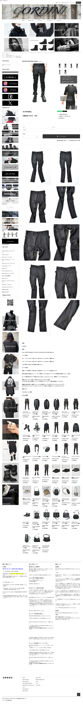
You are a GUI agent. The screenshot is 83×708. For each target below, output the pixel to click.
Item (79, 2)
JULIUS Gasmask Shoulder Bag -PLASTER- (75, 499)
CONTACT (59, 20)
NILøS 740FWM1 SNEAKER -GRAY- (75, 478)
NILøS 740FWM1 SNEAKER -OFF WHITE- (27, 499)
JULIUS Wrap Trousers (46, 477)
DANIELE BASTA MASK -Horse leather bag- (36, 499)
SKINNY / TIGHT (18, 56)
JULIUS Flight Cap (35, 456)
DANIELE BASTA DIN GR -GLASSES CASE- (65, 499)
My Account (38, 677)
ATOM (26, 690)
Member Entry (66, 2)
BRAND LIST (30, 20)
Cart (36, 683)
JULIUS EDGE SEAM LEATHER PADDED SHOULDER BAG (45, 546)
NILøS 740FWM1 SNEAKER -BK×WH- (65, 478)
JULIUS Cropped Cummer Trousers (26, 478)
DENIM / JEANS (18, 57)
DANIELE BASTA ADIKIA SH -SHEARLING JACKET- (46, 412)
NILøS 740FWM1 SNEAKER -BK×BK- (56, 478)
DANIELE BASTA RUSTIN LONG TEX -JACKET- (55, 412)
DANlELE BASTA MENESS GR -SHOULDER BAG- (35, 546)
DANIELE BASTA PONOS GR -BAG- (75, 523)
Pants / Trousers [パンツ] (10, 56)
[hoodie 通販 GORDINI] (10, 385)
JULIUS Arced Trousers (76, 456)
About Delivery (26, 681)
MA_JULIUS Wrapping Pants (36, 478)
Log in (73, 2)
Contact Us (38, 685)
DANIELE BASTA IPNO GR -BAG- (46, 523)
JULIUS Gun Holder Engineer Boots (26, 436)
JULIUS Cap (44, 456)
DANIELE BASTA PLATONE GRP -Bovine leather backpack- (56, 499)
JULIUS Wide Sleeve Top (27, 456)
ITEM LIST (39, 20)
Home (24, 677)
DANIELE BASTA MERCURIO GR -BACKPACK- (35, 523)
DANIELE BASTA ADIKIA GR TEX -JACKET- (35, 412)
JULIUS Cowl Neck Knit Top (46, 436)
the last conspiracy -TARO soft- (26, 523)
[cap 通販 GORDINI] (10, 342)
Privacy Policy (25, 688)
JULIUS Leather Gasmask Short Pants (65, 412)
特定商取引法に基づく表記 (75, 140)
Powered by (4, 700)
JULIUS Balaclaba (55, 456)
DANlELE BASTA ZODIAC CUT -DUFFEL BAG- (26, 546)
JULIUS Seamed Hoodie (76, 435)
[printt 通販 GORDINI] (10, 363)
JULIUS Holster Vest (35, 435)
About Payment (26, 679)
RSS (23, 690)
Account (58, 2)
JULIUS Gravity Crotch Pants (66, 436)
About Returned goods (27, 683)
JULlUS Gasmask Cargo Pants (76, 412)
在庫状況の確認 (60, 140)
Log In (37, 681)
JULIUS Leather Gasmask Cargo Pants (27, 412)
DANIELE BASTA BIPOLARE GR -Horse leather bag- (46, 499)
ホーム (3, 56)
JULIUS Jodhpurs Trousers (55, 436)
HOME (23, 20)
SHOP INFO (49, 20)
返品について (66, 140)
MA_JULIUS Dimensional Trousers (65, 457)
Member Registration (40, 679)
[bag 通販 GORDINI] (10, 407)
